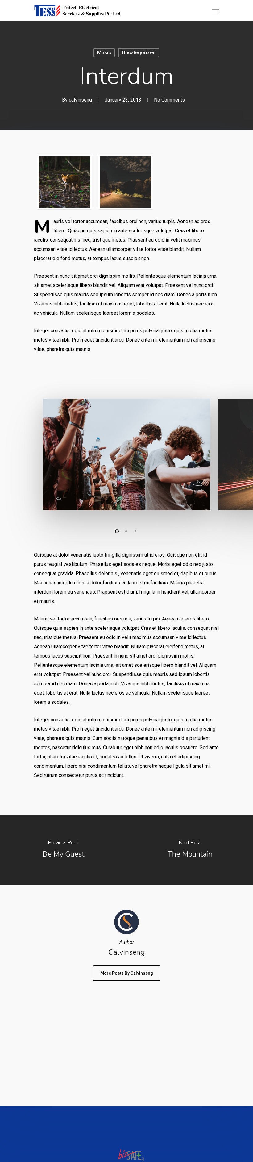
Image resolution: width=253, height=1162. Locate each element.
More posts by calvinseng (126, 973)
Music (104, 53)
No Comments (169, 100)
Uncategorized (139, 53)
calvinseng (80, 100)
